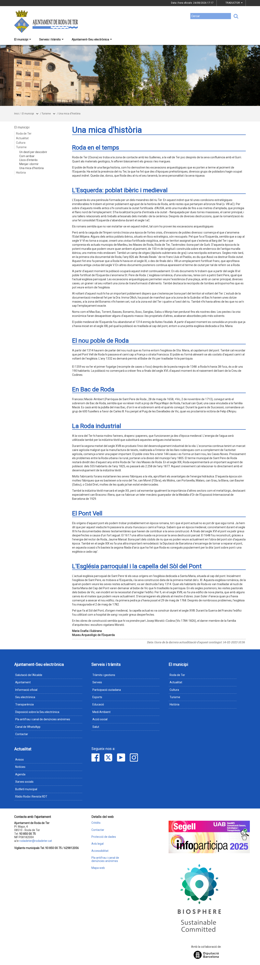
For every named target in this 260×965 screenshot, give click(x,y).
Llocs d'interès (28, 160)
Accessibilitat (99, 850)
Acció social (99, 719)
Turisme (46, 113)
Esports (97, 697)
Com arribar (27, 156)
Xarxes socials (24, 781)
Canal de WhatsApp (27, 726)
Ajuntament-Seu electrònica (90, 39)
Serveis (97, 682)
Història (21, 172)
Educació (98, 704)
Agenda (20, 774)
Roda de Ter (23, 133)
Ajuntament (23, 682)
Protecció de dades (103, 836)
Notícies (20, 766)
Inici (16, 113)
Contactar (21, 734)
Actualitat (22, 138)
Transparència (24, 704)
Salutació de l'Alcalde (28, 675)
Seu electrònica (25, 697)
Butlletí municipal (26, 789)
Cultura (20, 142)
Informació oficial (26, 689)
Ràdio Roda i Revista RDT (31, 796)
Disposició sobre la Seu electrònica (37, 712)
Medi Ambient (101, 712)
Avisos (19, 759)
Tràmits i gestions (103, 675)
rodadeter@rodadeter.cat (35, 840)
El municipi (21, 39)
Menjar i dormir (29, 164)
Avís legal (97, 843)
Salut (95, 726)
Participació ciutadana (106, 689)
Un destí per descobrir (33, 152)
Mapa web (98, 867)
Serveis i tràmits (50, 39)
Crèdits (96, 822)
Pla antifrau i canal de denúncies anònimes (42, 719)
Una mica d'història (69, 113)
